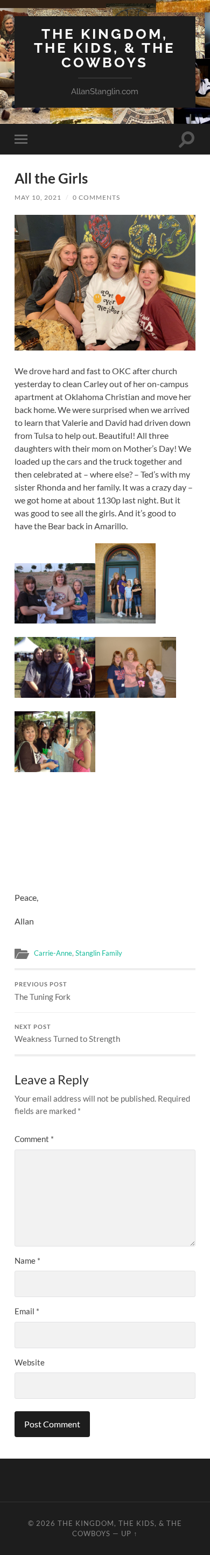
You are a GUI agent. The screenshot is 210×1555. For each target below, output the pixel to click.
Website (30, 1362)
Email (27, 1311)
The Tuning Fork (43, 991)
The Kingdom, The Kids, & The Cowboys (105, 48)
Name (27, 1260)
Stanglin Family (98, 953)
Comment (34, 1139)
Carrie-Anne (53, 953)
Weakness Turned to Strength (67, 1034)
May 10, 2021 (38, 197)
